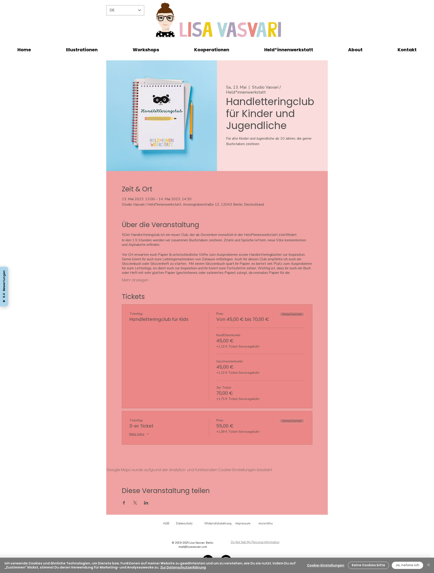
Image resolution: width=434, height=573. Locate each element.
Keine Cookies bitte (368, 565)
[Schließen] (428, 565)
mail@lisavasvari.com (193, 547)
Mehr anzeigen (135, 280)
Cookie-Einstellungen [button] (325, 565)
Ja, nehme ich (407, 565)
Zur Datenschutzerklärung (183, 567)
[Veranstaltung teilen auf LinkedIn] (146, 503)
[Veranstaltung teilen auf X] (135, 503)
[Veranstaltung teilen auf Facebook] (124, 503)
